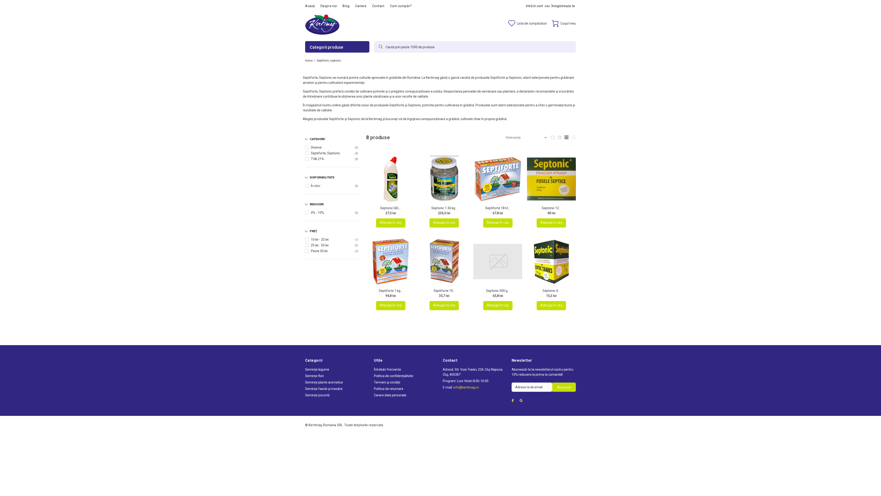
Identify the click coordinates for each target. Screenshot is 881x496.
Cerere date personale (390, 395)
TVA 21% (317, 159)
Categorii (317, 139)
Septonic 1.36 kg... (444, 208)
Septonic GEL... (390, 208)
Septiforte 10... (444, 291)
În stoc (315, 186)
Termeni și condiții (387, 382)
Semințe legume (317, 369)
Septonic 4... (551, 291)
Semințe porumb (317, 395)
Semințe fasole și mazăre (324, 389)
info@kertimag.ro (466, 387)
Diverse (316, 147)
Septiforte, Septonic (325, 153)
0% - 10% (317, 212)
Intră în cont (534, 6)
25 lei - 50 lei (320, 245)
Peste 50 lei (319, 251)
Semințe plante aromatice (324, 382)
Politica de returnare (388, 389)
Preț (313, 231)
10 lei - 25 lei (320, 239)
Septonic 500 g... (498, 291)
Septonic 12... (551, 208)
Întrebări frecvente (387, 369)
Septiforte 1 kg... (390, 291)
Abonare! (564, 387)
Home (309, 60)
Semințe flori (314, 376)
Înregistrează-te (563, 6)
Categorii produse (326, 47)
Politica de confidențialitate (393, 376)
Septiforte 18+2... (497, 208)
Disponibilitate (322, 177)
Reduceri (317, 204)
